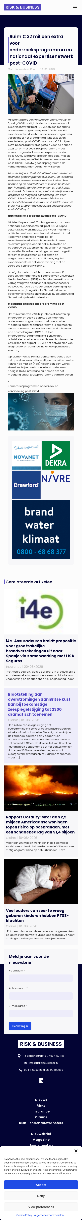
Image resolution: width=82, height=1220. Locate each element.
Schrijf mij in (20, 1026)
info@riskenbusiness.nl (43, 1063)
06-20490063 (54, 1070)
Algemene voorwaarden (49, 1215)
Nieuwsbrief (22, 69)
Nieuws (41, 1099)
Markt (11, 69)
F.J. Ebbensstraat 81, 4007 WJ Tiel (43, 1056)
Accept (41, 1185)
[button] (76, 1151)
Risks (33, 69)
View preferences (41, 1207)
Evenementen (41, 1145)
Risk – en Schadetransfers (41, 1123)
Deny (41, 1196)
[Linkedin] (41, 1080)
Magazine (41, 1139)
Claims (41, 1117)
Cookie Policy (24, 1215)
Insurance (41, 1111)
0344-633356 (33, 1070)
